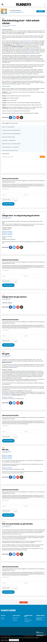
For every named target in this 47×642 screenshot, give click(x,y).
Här (23, 372)
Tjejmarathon (33, 37)
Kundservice (15, 618)
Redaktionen (15, 620)
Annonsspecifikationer (28, 620)
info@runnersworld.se (40, 619)
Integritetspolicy (27, 621)
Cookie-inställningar (4, 640)
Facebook (2, 617)
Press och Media (15, 617)
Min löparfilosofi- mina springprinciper (8, 140)
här (9, 384)
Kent (9, 471)
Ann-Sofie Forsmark (12, 25)
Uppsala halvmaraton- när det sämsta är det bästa (11, 143)
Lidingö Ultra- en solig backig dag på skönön (21, 215)
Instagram (3, 618)
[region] (23, 638)
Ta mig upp (23, 602)
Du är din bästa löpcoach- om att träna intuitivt (10, 147)
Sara (5, 471)
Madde (13, 393)
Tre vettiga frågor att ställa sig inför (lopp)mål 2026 (11, 130)
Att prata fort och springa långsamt (8, 126)
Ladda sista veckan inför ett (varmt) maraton (10, 150)
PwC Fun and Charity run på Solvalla (17, 524)
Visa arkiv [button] (40, 11)
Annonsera (26, 618)
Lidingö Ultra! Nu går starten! (14, 297)
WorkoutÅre (28, 41)
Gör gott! (6, 354)
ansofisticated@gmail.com (17, 12)
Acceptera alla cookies (13, 640)
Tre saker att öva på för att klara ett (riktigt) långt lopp (11, 133)
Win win (5, 449)
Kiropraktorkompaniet (30, 50)
